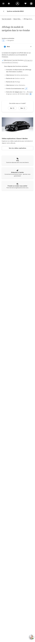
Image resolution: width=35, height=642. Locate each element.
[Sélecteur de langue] (8, 3)
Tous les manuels (6, 19)
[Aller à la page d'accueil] (17, 3)
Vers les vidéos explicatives (17, 148)
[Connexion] (31, 3)
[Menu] (3, 3)
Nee (22, 108)
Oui (11, 108)
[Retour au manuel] (4, 11)
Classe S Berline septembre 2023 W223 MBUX (17, 19)
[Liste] (25, 3)
